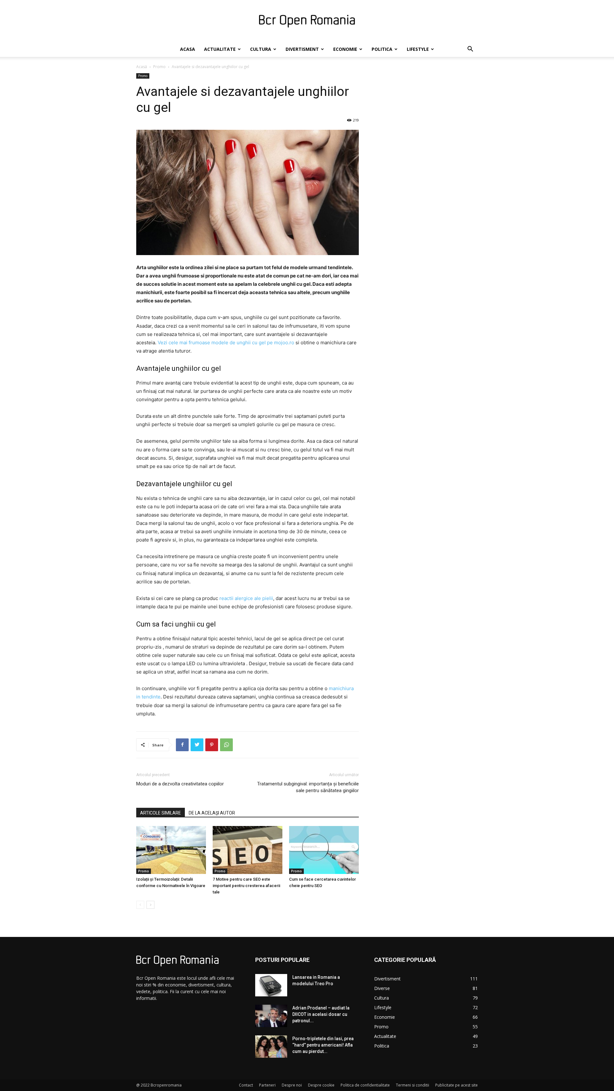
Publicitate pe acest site (456, 1085)
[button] (470, 50)
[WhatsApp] (226, 744)
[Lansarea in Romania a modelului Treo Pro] (271, 985)
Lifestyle (418, 49)
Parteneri (267, 1085)
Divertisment (302, 49)
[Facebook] (182, 744)
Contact (246, 1085)
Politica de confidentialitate (365, 1085)
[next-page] (150, 905)
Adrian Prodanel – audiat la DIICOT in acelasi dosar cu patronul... (321, 1014)
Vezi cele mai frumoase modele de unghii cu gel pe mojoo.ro (226, 342)
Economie (345, 49)
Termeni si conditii (412, 1085)
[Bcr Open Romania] (307, 21)
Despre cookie (321, 1085)
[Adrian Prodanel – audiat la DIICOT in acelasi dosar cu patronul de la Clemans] (271, 1016)
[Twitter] (197, 744)
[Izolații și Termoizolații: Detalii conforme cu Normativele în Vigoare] (171, 850)
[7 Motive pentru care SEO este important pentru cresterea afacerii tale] (247, 850)
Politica (382, 49)
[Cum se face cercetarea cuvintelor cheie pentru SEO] (324, 850)
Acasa (187, 49)
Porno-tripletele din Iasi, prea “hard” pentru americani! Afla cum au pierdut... (323, 1045)
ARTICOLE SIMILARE (160, 812)
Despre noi (292, 1085)
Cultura (260, 49)
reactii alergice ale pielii (246, 598)
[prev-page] (140, 905)
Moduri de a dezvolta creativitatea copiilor (180, 784)
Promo (159, 66)
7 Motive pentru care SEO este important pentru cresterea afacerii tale (246, 885)
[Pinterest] (211, 744)
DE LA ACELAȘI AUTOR (212, 812)
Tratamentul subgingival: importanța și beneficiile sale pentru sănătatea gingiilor (308, 787)
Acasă (141, 66)
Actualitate (220, 49)
